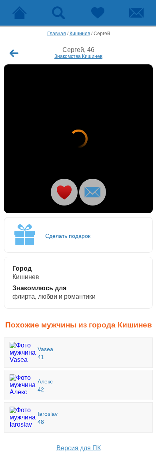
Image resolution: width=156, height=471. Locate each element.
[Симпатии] (97, 13)
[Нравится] (64, 192)
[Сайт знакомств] (19, 13)
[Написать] (92, 192)
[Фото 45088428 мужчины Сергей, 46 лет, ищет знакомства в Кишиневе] (78, 138)
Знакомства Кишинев (78, 56)
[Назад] (14, 53)
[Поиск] (58, 13)
